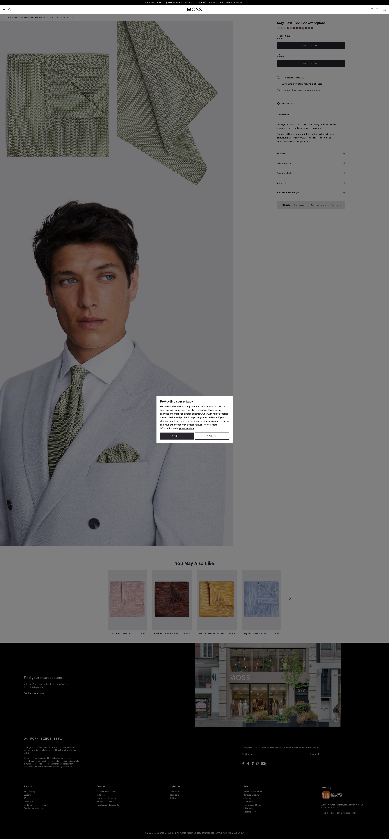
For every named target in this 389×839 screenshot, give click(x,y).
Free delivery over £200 (179, 2)
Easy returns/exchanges (204, 2)
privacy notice (186, 428)
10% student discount (155, 2)
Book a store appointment (230, 2)
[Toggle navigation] (4, 9)
